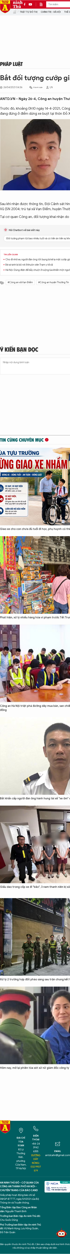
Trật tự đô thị (28, 12)
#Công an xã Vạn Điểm (20, 282)
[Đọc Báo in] (42, 4)
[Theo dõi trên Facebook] (25, 4)
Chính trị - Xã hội (51, 12)
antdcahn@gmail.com (57, 1155)
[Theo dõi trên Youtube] (30, 4)
